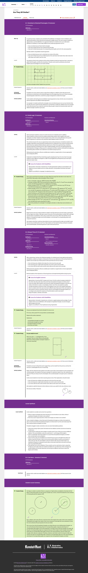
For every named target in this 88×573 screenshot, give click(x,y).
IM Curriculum (46, 1)
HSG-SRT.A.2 (29, 30)
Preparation (17, 17)
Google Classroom (68, 1)
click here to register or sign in (54, 88)
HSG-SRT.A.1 (29, 122)
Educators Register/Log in (79, 1)
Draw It (47, 122)
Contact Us (59, 1)
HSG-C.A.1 (29, 242)
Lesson (25, 17)
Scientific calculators (50, 244)
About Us (53, 1)
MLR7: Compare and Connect (52, 241)
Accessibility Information (47, 560)
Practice (31, 17)
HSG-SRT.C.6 (29, 248)
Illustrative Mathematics (21, 562)
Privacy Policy (38, 560)
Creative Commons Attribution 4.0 (42, 562)
